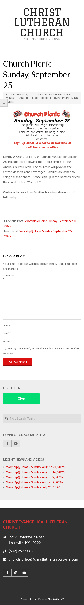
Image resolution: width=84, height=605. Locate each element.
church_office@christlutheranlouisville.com (43, 559)
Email (7, 333)
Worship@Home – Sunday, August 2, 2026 (34, 482)
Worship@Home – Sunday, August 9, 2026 (34, 477)
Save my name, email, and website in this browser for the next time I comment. (41, 351)
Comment (8, 277)
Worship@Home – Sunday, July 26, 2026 (33, 487)
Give (21, 398)
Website (7, 341)
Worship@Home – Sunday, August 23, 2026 (35, 467)
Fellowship (49, 94)
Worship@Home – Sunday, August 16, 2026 (35, 472)
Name (7, 325)
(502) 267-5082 (21, 551)
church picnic (38, 98)
